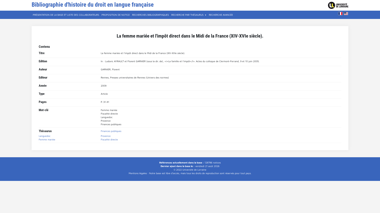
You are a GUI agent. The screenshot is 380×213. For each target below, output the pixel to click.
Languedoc (44, 136)
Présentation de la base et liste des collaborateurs (66, 14)
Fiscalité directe (109, 139)
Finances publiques (111, 131)
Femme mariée (47, 139)
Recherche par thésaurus (187, 14)
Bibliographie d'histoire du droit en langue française (93, 4)
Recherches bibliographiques (150, 14)
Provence (106, 136)
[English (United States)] (346, 13)
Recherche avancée (221, 14)
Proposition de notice (116, 14)
